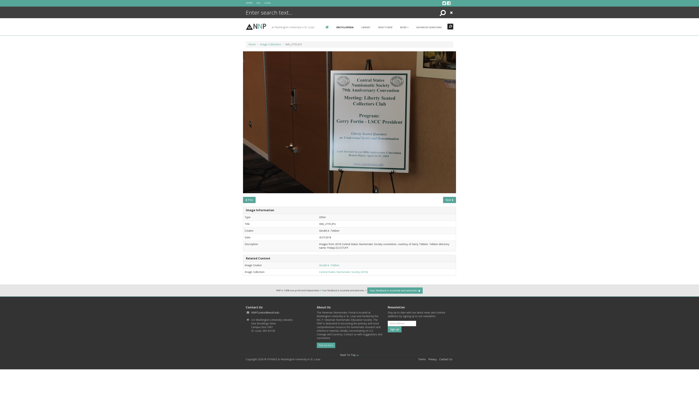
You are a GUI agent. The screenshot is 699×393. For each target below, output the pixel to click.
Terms (422, 359)
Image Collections (270, 44)
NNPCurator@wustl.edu (265, 312)
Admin (249, 2)
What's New (385, 27)
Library (365, 27)
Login (267, 2)
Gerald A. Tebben (329, 265)
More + (404, 27)
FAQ (258, 2)
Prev (250, 200)
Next (448, 200)
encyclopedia (345, 27)
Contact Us (445, 359)
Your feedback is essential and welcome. (394, 290)
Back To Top (348, 355)
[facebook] (449, 3)
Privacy (432, 359)
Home (252, 44)
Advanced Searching (429, 27)
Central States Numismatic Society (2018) (343, 272)
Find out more (326, 345)
